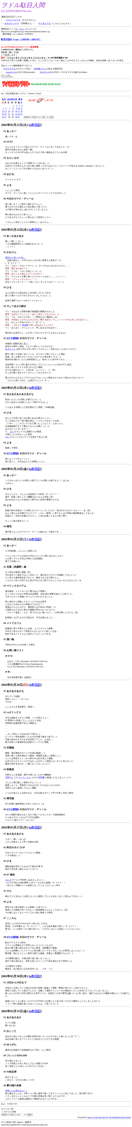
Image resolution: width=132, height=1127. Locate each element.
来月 (20, 99)
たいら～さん (25, 777)
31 (19, 117)
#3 (4, 157)
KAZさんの (45, 72)
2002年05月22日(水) (14, 229)
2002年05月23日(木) (14, 387)
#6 (4, 198)
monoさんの (11, 72)
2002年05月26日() (14, 684)
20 (5, 114)
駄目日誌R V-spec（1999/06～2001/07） (21, 39)
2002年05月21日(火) (14, 125)
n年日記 (35, 125)
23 (16, 114)
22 (13, 114)
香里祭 (25, 325)
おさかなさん (9, 69)
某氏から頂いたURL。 (15, 257)
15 (13, 111)
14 (9, 111)
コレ (12, 431)
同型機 (41, 777)
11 (21, 108)
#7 (4, 918)
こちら (21, 29)
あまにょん (10, 349)
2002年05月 (12, 99)
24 (19, 114)
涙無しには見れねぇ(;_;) (16, 1091)
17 (19, 111)
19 (3, 114)
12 (3, 111)
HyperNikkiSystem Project (120, 1117)
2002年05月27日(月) (14, 827)
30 (16, 117)
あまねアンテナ (12, 23)
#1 (4, 131)
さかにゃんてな (13, 20)
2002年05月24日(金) (14, 469)
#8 (4, 937)
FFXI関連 (12, 338)
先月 (4, 99)
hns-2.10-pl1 (93, 1117)
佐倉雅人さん (40, 69)
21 (9, 114)
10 (19, 108)
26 (3, 117)
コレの (8, 880)
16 (16, 111)
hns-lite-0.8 (103, 1117)
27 (5, 117)
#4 (4, 174)
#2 (4, 141)
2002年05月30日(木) (14, 976)
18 (21, 111)
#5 (4, 185)
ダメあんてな (45, 23)
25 (21, 114)
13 (5, 111)
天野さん (9, 777)
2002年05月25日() (14, 539)
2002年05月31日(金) (14, 1011)
